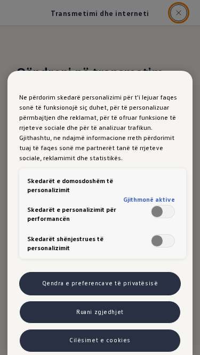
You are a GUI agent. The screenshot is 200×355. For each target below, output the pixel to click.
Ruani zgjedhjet (100, 312)
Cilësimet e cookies (100, 340)
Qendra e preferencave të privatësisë (100, 283)
